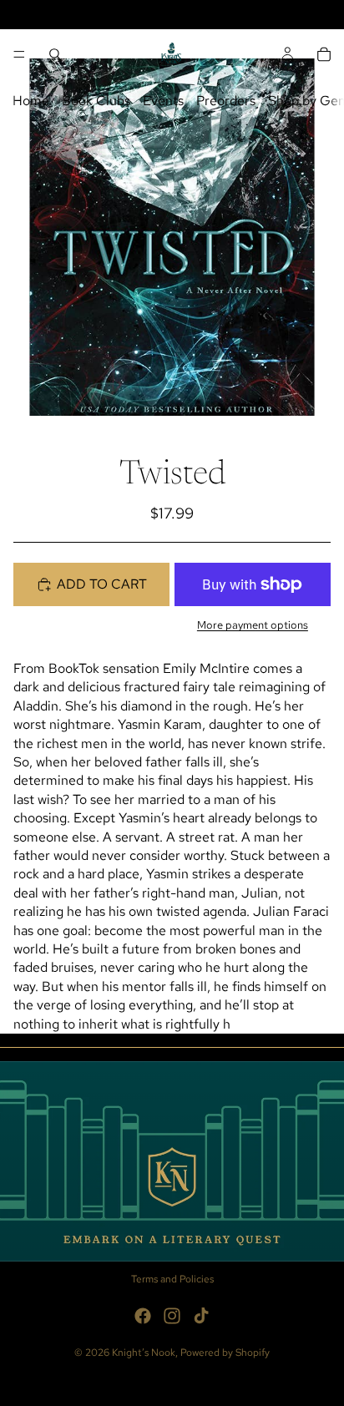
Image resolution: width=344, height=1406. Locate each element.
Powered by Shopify (225, 1352)
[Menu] (19, 54)
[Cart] (324, 54)
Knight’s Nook (143, 1352)
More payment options (252, 624)
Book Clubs (96, 100)
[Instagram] (172, 1316)
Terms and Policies (172, 1279)
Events (163, 100)
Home (31, 100)
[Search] (55, 54)
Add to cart (102, 584)
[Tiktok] (201, 1316)
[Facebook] (143, 1316)
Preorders (225, 100)
